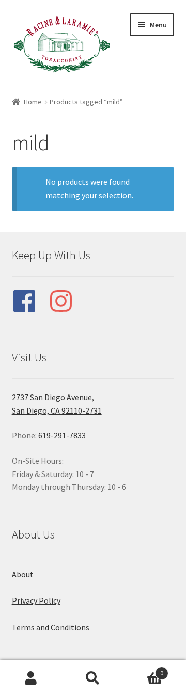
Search (93, 678)
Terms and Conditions (50, 627)
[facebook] (29, 301)
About (23, 574)
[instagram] (66, 301)
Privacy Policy (36, 600)
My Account (31, 678)
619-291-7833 (62, 435)
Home (33, 101)
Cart (143, 669)
